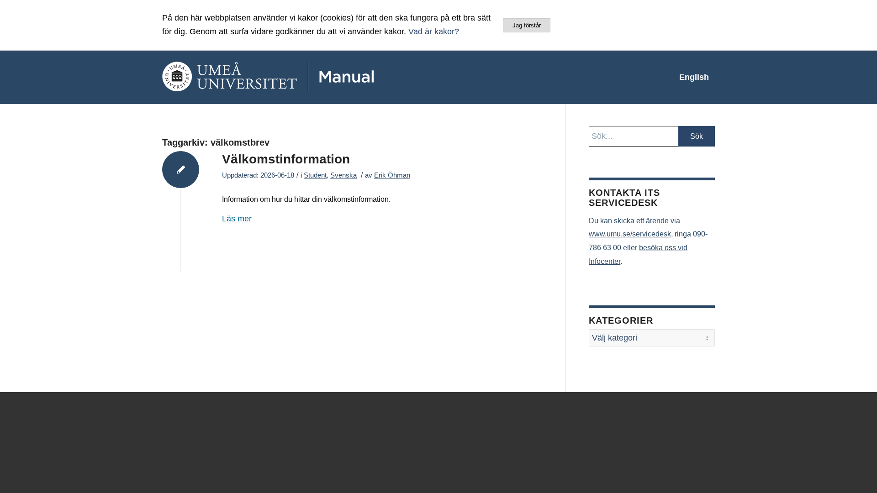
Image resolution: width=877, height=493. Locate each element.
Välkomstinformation (286, 159)
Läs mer (237, 218)
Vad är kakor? (433, 31)
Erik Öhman (392, 175)
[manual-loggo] (294, 77)
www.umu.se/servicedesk (630, 234)
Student (315, 175)
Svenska (343, 175)
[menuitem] (694, 77)
